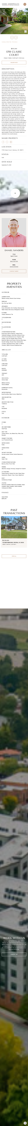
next (16, 37)
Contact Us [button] (14, 954)
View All (14, 556)
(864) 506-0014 (14, 261)
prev (12, 37)
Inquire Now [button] (14, 62)
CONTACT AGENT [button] (14, 271)
